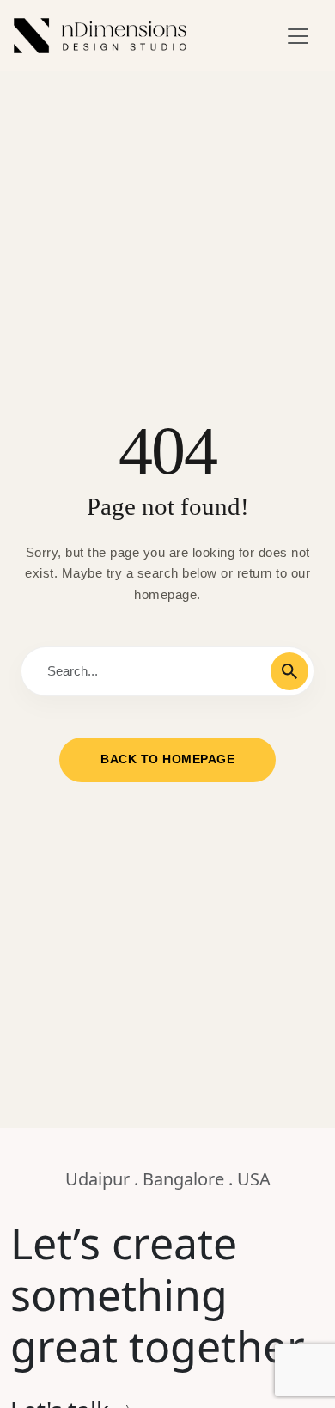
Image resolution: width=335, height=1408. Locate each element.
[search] (289, 671)
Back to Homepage (167, 759)
